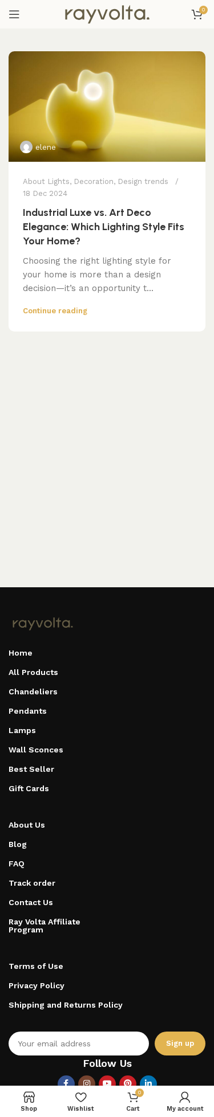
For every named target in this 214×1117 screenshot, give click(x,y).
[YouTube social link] (107, 1084)
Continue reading (55, 310)
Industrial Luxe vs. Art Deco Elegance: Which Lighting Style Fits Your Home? (103, 226)
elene (45, 147)
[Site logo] (107, 14)
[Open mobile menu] (14, 14)
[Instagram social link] (86, 1084)
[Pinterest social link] (127, 1084)
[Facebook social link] (66, 1084)
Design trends (143, 181)
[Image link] (43, 623)
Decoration (94, 181)
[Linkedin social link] (148, 1084)
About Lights (46, 181)
